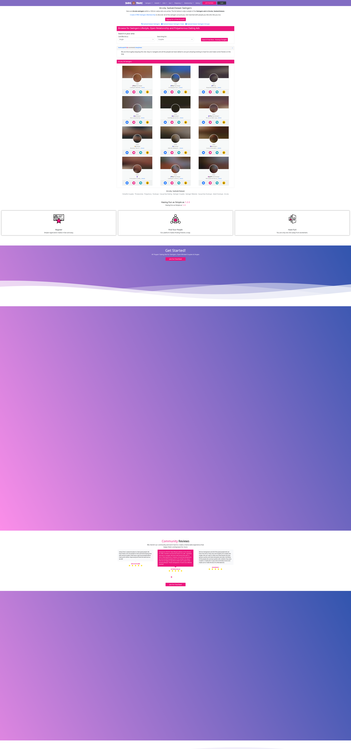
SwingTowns (138, 47)
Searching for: (162, 37)
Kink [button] (164, 3)
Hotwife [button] (157, 3)
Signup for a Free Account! (175, 19)
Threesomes (139, 194)
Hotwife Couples (128, 194)
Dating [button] (198, 3)
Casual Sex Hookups (205, 194)
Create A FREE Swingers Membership (143, 15)
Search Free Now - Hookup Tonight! (214, 40)
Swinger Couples (179, 194)
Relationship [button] (188, 3)
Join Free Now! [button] (209, 3)
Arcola (226, 194)
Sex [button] (170, 3)
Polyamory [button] (177, 3)
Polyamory (148, 194)
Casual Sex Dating (166, 194)
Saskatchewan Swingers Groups (198, 24)
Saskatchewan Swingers (151, 24)
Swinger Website (191, 194)
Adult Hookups (218, 194)
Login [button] (221, 3)
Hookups (156, 194)
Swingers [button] (148, 3)
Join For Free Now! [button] (175, 259)
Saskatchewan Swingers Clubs (173, 24)
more (143, 87)
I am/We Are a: (123, 37)
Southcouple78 (122, 47)
